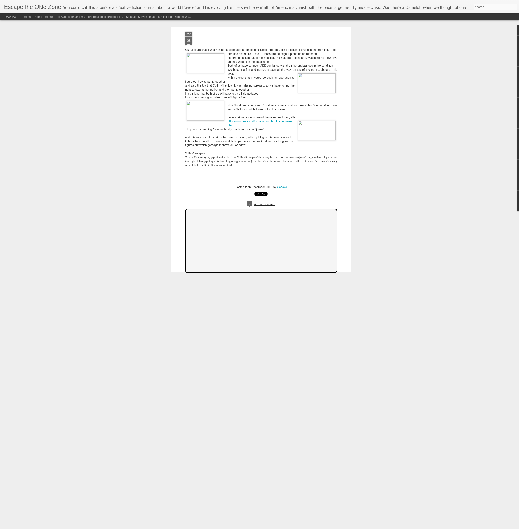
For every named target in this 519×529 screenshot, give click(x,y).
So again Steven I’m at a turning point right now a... (159, 17)
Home (28, 17)
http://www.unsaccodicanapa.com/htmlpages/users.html (260, 123)
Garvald (282, 187)
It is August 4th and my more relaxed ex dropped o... (89, 17)
